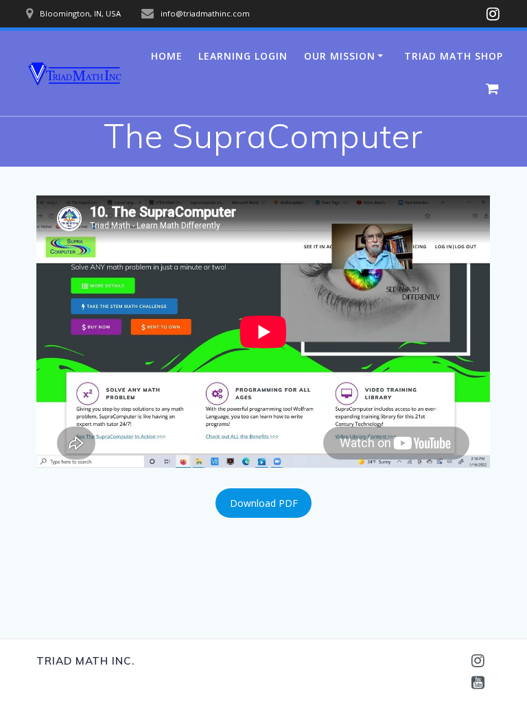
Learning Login (243, 55)
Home (167, 55)
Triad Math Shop (453, 55)
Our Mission (339, 55)
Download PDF (264, 503)
